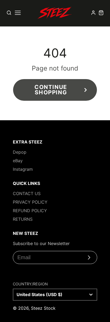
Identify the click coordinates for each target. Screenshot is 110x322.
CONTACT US (27, 193)
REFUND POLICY (30, 210)
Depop (19, 152)
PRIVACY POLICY (30, 202)
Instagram (23, 169)
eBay (18, 160)
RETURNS (23, 219)
